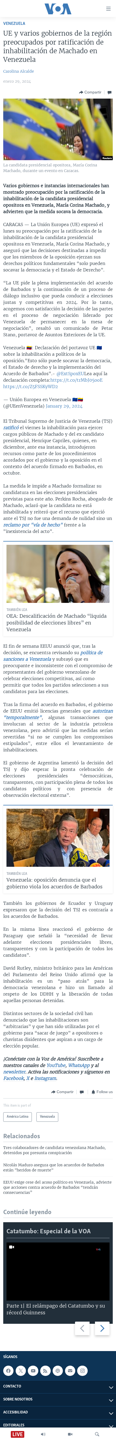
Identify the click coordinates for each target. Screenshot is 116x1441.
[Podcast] (58, 1371)
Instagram (45, 1078)
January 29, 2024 (64, 406)
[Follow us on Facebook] (8, 1371)
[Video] (70, 1434)
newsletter (14, 1071)
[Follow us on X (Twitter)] (21, 1371)
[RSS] (45, 1371)
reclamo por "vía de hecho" (33, 525)
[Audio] (43, 1434)
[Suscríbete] (70, 1371)
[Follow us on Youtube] (33, 1371)
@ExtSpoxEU (70, 373)
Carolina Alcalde (18, 71)
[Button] (90, 92)
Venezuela (14, 23)
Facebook (13, 1078)
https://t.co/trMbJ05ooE (76, 380)
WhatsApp (79, 1065)
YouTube (55, 1065)
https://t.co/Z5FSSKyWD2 (30, 386)
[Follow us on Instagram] (82, 1371)
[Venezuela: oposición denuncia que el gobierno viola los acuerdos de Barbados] (58, 838)
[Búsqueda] (97, 1434)
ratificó (11, 427)
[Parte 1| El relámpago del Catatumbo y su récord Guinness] (58, 1271)
